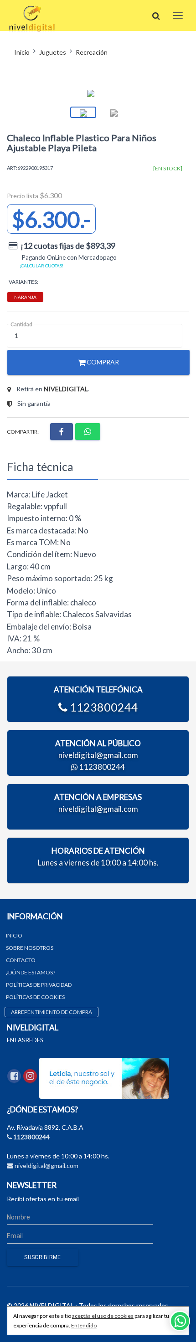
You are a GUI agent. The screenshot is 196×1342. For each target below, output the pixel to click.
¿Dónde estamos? (30, 972)
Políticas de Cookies (35, 997)
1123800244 (102, 707)
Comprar (102, 362)
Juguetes (52, 52)
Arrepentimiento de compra (51, 1012)
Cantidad (21, 324)
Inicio (22, 52)
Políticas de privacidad (39, 984)
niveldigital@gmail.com (98, 755)
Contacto (21, 960)
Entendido (84, 1325)
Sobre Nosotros (29, 947)
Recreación (92, 52)
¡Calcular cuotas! (41, 265)
